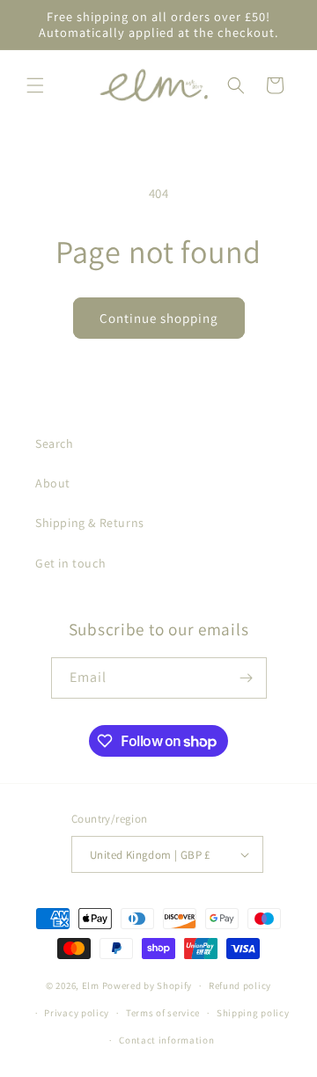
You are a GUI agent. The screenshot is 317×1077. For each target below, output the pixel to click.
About (52, 483)
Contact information (166, 1040)
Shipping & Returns (89, 523)
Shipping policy (253, 1013)
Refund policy (240, 985)
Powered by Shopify (147, 985)
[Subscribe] (246, 678)
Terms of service (163, 1013)
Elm (91, 985)
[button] (35, 85)
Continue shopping (159, 318)
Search (54, 443)
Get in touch (70, 563)
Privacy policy (76, 1013)
